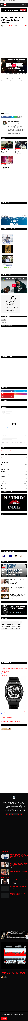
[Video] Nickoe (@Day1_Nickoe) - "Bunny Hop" (20, 151)
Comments (5, 977)
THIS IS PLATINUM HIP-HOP (7, 714)
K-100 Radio (3, 667)
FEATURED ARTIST (14, 469)
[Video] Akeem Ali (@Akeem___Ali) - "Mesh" (7, 150)
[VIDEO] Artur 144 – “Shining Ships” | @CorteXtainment (13, 717)
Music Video (7, 15)
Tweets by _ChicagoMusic (6, 450)
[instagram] (15, 814)
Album (14, 457)
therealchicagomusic (14, 442)
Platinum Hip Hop (5, 671)
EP (14, 464)
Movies (14, 478)
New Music (14, 483)
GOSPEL (14, 471)
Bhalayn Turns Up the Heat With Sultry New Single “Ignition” (14, 668)
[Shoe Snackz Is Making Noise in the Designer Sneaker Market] (5, 895)
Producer (14, 485)
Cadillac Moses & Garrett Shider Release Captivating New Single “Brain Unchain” (17, 589)
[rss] (21, 814)
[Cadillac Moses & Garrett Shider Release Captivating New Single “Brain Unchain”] (5, 589)
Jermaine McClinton (13, 121)
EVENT (14, 467)
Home (2, 15)
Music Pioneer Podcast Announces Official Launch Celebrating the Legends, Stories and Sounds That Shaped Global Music (19, 856)
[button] (2, 4)
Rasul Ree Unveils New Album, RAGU (18, 886)
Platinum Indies (4, 675)
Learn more (3, 1015)
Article (14, 460)
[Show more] (21, 117)
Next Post (24, 215)
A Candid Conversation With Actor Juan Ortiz (10, 721)
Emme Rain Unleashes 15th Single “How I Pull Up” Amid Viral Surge (7, 166)
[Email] (18, 117)
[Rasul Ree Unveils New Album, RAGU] (5, 888)
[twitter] (10, 814)
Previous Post (5, 215)
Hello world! (3, 672)
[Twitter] (12, 117)
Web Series (14, 488)
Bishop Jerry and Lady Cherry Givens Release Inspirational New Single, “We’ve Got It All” (18, 595)
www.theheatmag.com (6, 720)
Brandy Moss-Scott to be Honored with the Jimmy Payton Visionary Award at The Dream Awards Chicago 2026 (18, 881)
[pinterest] (18, 814)
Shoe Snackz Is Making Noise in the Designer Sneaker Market (17, 894)
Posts (4, 976)
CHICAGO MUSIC (14, 462)
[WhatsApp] (15, 117)
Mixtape (14, 476)
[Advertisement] (14, 42)
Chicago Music (5, 442)
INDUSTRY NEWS (14, 474)
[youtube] (12, 814)
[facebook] (7, 814)
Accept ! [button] (4, 1018)
